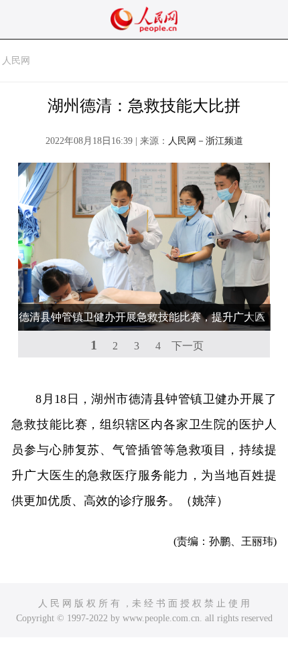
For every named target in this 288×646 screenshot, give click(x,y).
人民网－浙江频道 (205, 141)
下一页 (187, 345)
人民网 (16, 61)
